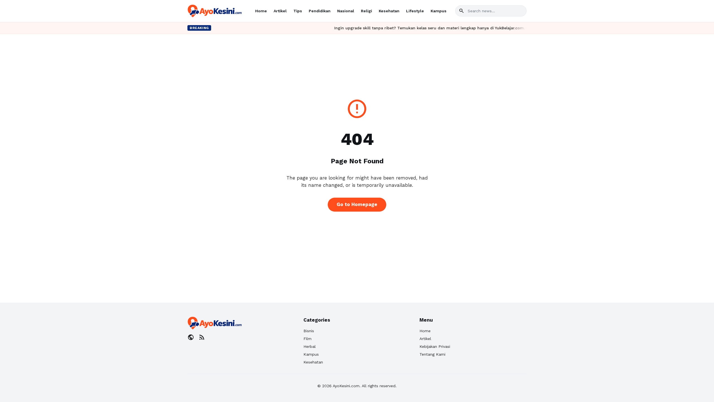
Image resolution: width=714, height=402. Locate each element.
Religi (366, 11)
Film (307, 338)
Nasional (345, 11)
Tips (297, 11)
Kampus (439, 11)
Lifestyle (415, 11)
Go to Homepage (357, 204)
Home (261, 11)
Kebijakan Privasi (434, 346)
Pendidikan (320, 11)
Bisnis (308, 331)
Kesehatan (389, 11)
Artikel (280, 11)
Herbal (309, 346)
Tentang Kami (432, 354)
